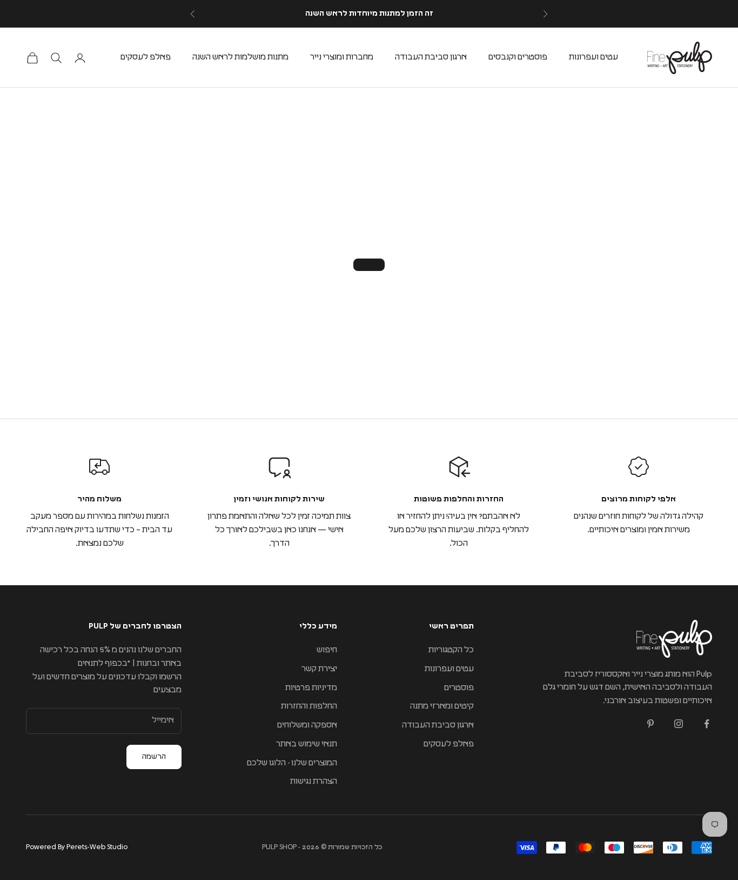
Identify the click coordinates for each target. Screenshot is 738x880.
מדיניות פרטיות (311, 688)
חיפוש (327, 650)
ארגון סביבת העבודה (431, 57)
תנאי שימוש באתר (306, 744)
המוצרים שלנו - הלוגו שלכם (292, 763)
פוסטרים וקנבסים (517, 57)
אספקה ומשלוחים (307, 725)
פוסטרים (459, 688)
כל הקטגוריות (451, 650)
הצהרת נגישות (313, 781)
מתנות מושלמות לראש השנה (240, 57)
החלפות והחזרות (309, 706)
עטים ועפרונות (593, 57)
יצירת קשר (319, 669)
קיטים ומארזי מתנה (442, 706)
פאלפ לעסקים (145, 57)
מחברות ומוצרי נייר (341, 57)
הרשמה (154, 756)
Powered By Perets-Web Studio (77, 847)
